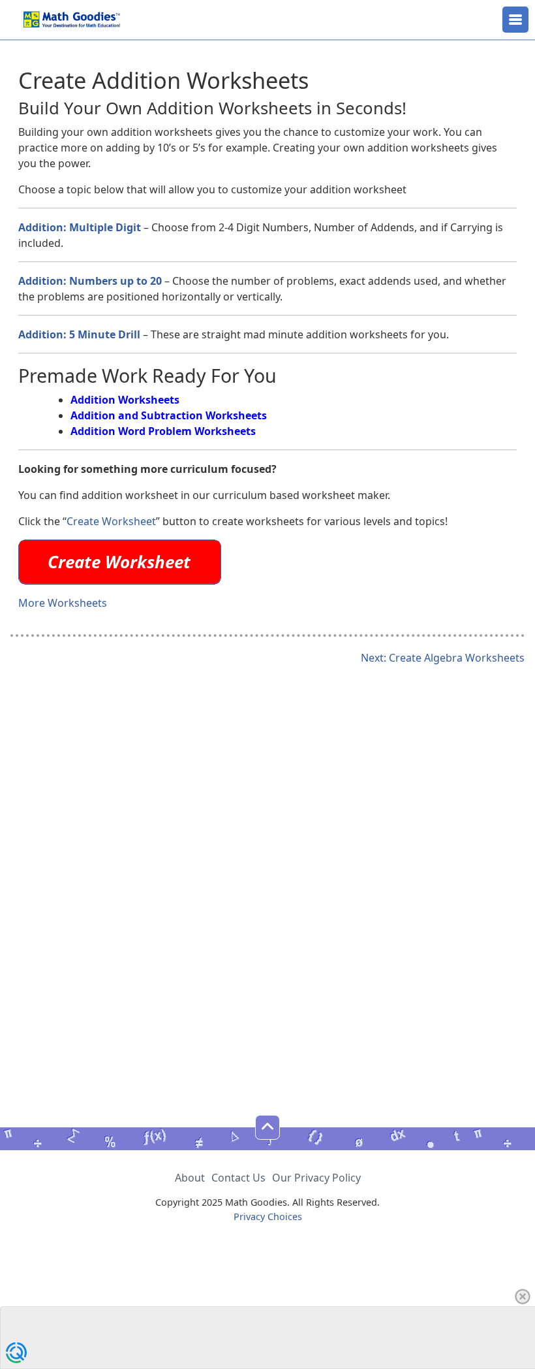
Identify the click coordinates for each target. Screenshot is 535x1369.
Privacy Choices (268, 1216)
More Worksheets (62, 603)
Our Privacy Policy (316, 1177)
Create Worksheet (111, 521)
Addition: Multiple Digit (79, 227)
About (190, 1177)
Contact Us (238, 1177)
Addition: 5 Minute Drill (79, 334)
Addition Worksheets (124, 400)
